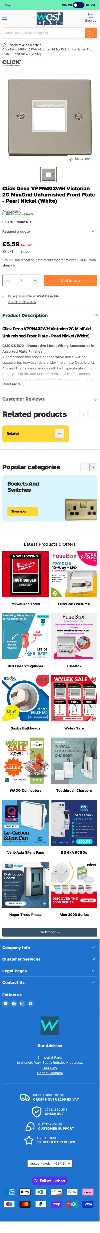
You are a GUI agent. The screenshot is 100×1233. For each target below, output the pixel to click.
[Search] (91, 33)
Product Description (25, 315)
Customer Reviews (23, 398)
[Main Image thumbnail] (48, 174)
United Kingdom (48, 1163)
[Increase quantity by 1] (35, 280)
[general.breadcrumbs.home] (6, 45)
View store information (22, 302)
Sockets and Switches (25, 45)
